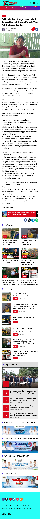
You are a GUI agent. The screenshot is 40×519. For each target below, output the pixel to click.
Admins (8, 28)
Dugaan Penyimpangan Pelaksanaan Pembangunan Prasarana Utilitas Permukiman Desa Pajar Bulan (23, 399)
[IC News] (10, 3)
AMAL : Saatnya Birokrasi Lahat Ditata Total (10, 261)
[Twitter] (29, 220)
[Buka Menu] (34, 3)
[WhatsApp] (36, 220)
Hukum (4, 16)
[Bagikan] (36, 29)
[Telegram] (33, 220)
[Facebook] (25, 220)
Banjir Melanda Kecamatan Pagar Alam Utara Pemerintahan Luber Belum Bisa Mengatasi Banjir (22, 407)
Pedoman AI (6, 508)
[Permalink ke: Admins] (4, 29)
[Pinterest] (10, 499)
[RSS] (21, 499)
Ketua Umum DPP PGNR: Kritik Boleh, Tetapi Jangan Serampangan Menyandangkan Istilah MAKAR (29, 243)
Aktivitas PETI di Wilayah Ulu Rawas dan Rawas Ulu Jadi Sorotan (10, 242)
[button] (31, 3)
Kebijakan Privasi (19, 508)
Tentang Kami (15, 506)
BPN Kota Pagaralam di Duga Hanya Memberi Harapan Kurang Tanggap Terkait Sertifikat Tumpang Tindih (23, 392)
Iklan (29, 508)
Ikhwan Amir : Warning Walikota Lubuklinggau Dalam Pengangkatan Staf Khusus (23, 414)
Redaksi (26, 506)
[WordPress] (13, 499)
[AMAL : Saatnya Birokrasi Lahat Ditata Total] (10, 253)
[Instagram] (17, 499)
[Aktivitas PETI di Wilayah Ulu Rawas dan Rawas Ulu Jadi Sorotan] (10, 233)
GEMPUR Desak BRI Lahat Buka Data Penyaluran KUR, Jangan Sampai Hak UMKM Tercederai (29, 282)
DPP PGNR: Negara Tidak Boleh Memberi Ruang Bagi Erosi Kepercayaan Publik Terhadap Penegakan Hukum (10, 282)
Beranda (5, 506)
